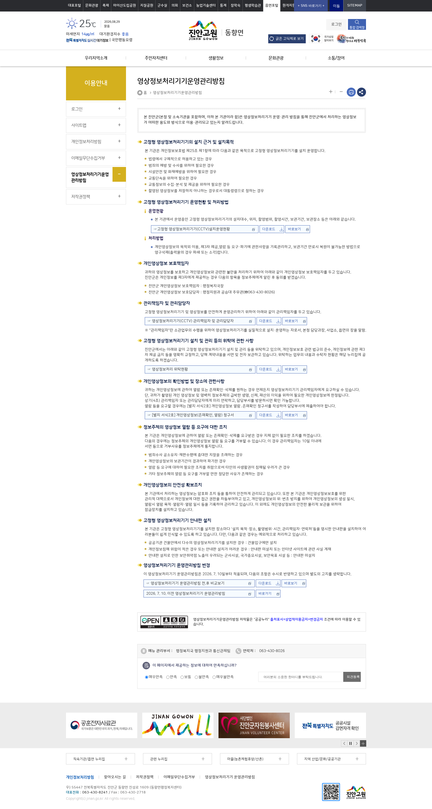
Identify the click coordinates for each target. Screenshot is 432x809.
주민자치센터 (156, 58)
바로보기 (294, 229)
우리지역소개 (96, 58)
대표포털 (74, 6)
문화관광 (91, 6)
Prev (344, 743)
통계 (223, 6)
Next (357, 743)
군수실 (162, 6)
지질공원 (146, 6)
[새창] (331, 791)
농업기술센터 (206, 6)
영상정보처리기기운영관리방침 (90, 177)
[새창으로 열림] (101, 725)
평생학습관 (253, 6)
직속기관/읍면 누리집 (89, 759)
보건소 (187, 6)
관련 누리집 (159, 759)
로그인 (336, 25)
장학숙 (235, 6)
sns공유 (361, 92)
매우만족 (156, 677)
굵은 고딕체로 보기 (290, 39)
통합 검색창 (357, 27)
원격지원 (289, 6)
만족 (173, 677)
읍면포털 (271, 6)
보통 (187, 677)
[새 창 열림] (87, 40)
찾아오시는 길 (115, 777)
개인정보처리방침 (86, 141)
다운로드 (268, 229)
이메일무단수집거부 (88, 158)
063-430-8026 (272, 651)
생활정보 (216, 58)
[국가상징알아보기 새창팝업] (319, 38)
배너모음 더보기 (363, 743)
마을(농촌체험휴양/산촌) (245, 759)
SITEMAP (354, 6)
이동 (336, 6)
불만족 (203, 677)
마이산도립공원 (124, 6)
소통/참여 (336, 58)
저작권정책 (80, 196)
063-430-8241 (95, 792)
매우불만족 (225, 677)
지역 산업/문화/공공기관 (322, 759)
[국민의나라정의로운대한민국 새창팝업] (350, 38)
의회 (175, 6)
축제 (105, 6)
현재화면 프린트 (351, 92)
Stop (350, 743)
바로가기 (265, 593)
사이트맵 (78, 125)
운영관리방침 (230, 777)
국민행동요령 (122, 40)
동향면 (234, 33)
